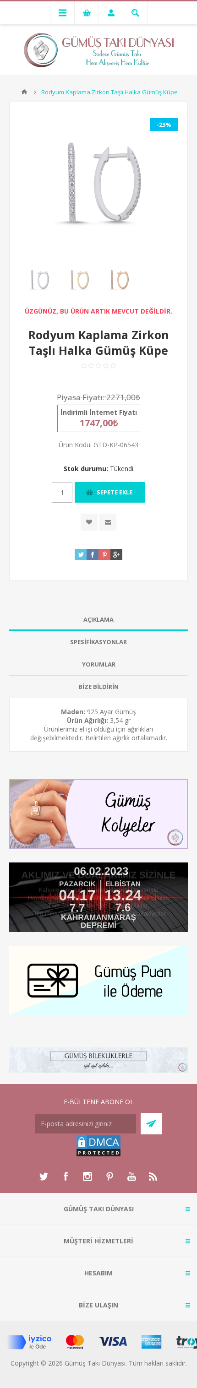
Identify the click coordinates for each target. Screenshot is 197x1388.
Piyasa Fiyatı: (80, 397)
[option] (39, 280)
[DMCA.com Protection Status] (98, 1154)
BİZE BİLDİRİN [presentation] (98, 687)
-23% (164, 124)
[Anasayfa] (24, 92)
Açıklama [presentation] (98, 619)
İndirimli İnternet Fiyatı (98, 412)
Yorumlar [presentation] (98, 664)
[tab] (98, 619)
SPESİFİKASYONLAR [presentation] (98, 642)
